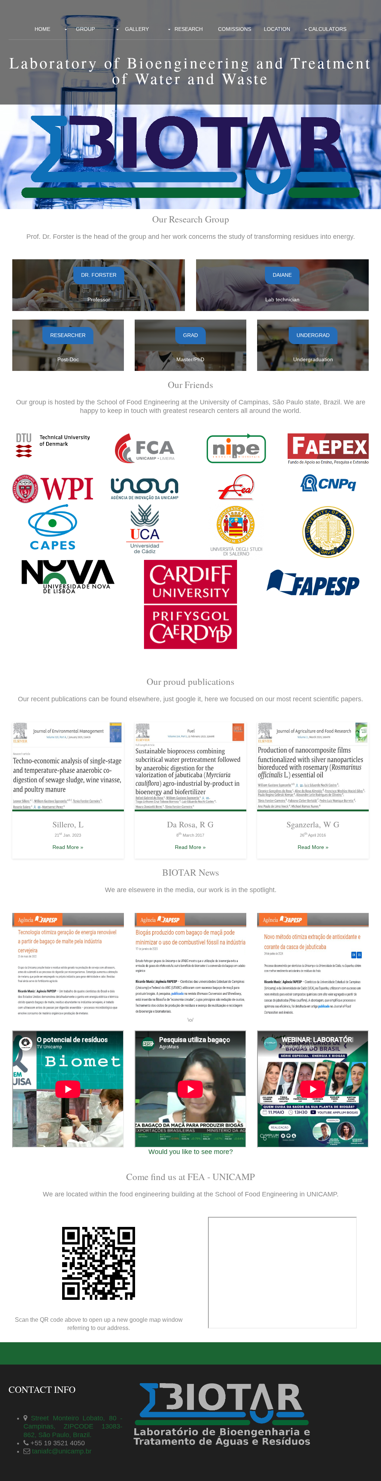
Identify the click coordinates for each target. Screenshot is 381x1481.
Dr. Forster (98, 275)
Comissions (234, 29)
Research (189, 29)
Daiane (282, 275)
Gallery (137, 29)
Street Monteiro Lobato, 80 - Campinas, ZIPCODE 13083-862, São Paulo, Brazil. (72, 1426)
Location (277, 29)
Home (42, 29)
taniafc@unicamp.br (61, 1451)
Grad (190, 335)
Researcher (68, 335)
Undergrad (313, 335)
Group (85, 29)
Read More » (67, 847)
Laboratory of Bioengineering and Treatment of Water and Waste (190, 70)
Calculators (327, 29)
